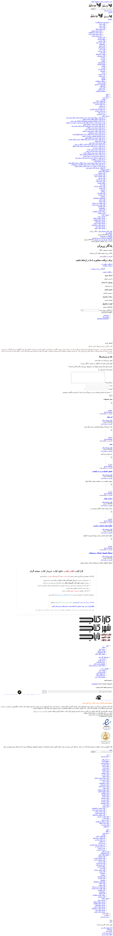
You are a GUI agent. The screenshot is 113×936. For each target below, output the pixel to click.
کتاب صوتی (102, 201)
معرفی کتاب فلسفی (99, 220)
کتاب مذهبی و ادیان (99, 186)
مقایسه (106, 915)
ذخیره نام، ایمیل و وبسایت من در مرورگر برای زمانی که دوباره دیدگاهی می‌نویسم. (86, 392)
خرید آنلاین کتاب (100, 675)
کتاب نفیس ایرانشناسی (95, 32)
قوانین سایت (101, 672)
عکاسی (103, 61)
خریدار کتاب (101, 660)
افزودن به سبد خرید (107, 312)
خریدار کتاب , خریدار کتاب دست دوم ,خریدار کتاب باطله (89, 146)
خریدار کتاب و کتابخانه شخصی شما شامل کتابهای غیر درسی (87, 121)
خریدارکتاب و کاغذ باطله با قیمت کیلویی (93, 119)
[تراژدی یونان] (108, 490)
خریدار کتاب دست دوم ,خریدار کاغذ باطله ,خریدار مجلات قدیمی (86, 139)
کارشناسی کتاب (100, 101)
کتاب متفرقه (101, 37)
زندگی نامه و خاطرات (99, 211)
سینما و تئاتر (101, 47)
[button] (106, 423)
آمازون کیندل (101, 82)
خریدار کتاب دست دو (99, 148)
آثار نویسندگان (101, 652)
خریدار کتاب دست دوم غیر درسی (95, 151)
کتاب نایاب (102, 27)
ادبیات (103, 72)
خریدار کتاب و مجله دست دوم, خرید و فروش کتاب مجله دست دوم (85, 117)
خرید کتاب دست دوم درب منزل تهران (94, 156)
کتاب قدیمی (101, 41)
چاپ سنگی (102, 76)
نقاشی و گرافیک (100, 54)
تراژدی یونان (108, 498)
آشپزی (103, 67)
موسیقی (102, 196)
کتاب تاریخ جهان (100, 181)
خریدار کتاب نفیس (100, 141)
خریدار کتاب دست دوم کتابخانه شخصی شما (92, 154)
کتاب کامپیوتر (101, 193)
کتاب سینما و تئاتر (103, 231)
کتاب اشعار (102, 210)
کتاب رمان (102, 25)
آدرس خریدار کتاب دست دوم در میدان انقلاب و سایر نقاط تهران (86, 163)
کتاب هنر (102, 52)
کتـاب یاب (102, 659)
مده (111, 444)
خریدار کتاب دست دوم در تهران (96, 149)
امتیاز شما (108, 369)
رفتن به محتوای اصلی (97, 1)
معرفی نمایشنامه (100, 221)
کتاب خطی (102, 46)
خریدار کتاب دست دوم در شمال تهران (94, 124)
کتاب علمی (102, 199)
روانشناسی (102, 44)
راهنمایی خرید (105, 668)
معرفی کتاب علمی (99, 228)
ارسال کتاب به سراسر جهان (97, 665)
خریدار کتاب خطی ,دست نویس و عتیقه (94, 131)
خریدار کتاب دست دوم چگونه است (95, 137)
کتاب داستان (101, 173)
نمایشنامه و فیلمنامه (99, 198)
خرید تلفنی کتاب (100, 673)
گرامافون (102, 86)
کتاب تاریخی (101, 178)
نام (111, 385)
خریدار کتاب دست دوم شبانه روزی (95, 129)
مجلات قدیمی (101, 39)
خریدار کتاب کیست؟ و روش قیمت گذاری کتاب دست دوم (88, 126)
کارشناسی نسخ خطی (99, 102)
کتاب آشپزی (101, 194)
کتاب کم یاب (101, 69)
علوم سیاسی (101, 62)
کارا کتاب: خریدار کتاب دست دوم (95, 168)
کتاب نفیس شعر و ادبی (95, 34)
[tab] (106, 315)
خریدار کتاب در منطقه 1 (98, 159)
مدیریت (103, 59)
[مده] (108, 435)
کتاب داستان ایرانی (99, 176)
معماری (103, 57)
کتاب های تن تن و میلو (98, 203)
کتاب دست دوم (100, 42)
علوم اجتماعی (101, 64)
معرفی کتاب (101, 650)
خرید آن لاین (101, 107)
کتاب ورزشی (101, 51)
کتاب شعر (102, 87)
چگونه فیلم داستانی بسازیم (102, 526)
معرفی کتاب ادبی (100, 226)
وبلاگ (103, 647)
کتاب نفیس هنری (97, 36)
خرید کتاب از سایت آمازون (97, 109)
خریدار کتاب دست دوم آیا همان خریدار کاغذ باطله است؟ (89, 134)
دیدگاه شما (108, 382)
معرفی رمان (101, 216)
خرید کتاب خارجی (100, 104)
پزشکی (103, 191)
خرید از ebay (101, 112)
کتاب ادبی (102, 184)
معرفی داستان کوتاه (99, 218)
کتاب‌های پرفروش (100, 84)
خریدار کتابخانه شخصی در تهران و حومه (93, 136)
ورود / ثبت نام (105, 917)
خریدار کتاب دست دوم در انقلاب (95, 127)
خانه (110, 231)
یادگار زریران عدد (105, 310)
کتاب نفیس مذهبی (96, 30)
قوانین (103, 99)
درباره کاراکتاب (100, 662)
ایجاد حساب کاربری (106, 928)
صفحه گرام (60, 576)
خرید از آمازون (101, 114)
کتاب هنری (102, 188)
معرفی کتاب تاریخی (99, 223)
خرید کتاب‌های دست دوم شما (63, 595)
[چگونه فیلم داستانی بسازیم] (108, 517)
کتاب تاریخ (102, 24)
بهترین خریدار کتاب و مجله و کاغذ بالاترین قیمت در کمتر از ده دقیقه (85, 122)
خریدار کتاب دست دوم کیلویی (96, 132)
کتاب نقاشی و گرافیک (99, 815)
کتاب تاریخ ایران (100, 179)
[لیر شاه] (108, 408)
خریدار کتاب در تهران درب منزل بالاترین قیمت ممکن (90, 166)
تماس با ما (102, 670)
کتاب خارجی (101, 74)
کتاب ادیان (102, 49)
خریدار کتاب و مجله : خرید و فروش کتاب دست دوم (90, 158)
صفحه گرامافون (100, 91)
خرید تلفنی (102, 106)
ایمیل (110, 389)
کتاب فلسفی (101, 206)
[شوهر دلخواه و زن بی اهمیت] (108, 463)
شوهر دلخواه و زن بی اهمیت (102, 471)
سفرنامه (102, 71)
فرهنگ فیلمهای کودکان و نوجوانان (100, 553)
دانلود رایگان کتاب (100, 654)
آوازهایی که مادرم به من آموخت (102, 239)
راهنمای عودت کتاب (99, 664)
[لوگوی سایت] (106, 7)
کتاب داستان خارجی (99, 174)
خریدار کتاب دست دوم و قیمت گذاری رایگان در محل (90, 144)
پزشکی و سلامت (100, 81)
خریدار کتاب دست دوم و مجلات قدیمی (94, 153)
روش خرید (102, 649)
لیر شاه (109, 417)
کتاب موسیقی (101, 56)
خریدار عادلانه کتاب (99, 161)
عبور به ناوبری (108, 1)
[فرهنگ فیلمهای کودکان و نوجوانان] (108, 544)
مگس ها (109, 234)
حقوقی (103, 77)
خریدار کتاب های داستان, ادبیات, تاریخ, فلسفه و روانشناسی (88, 164)
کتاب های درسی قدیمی (98, 204)
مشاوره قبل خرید (100, 677)
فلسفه (103, 79)
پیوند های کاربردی (103, 657)
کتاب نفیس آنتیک (100, 29)
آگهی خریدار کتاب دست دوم (97, 142)
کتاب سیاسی (101, 213)
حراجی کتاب (101, 89)
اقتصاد (103, 66)
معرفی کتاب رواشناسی (98, 225)
